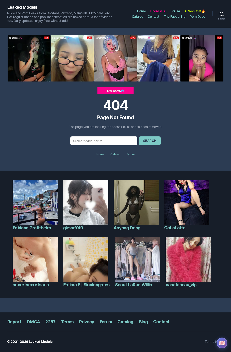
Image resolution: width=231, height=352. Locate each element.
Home (141, 11)
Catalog (137, 16)
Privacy (86, 321)
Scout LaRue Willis (133, 284)
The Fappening (175, 16)
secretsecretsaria (31, 284)
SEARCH (150, 141)
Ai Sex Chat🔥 (194, 11)
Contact (153, 16)
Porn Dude (197, 16)
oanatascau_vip (181, 284)
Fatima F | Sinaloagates (86, 284)
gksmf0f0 (73, 227)
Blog (143, 321)
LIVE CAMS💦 (115, 90)
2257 (50, 321)
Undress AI (158, 11)
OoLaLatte (175, 227)
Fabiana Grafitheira (32, 227)
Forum (175, 11)
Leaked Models (22, 7)
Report (14, 321)
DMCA (33, 321)
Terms (67, 321)
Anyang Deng (127, 227)
